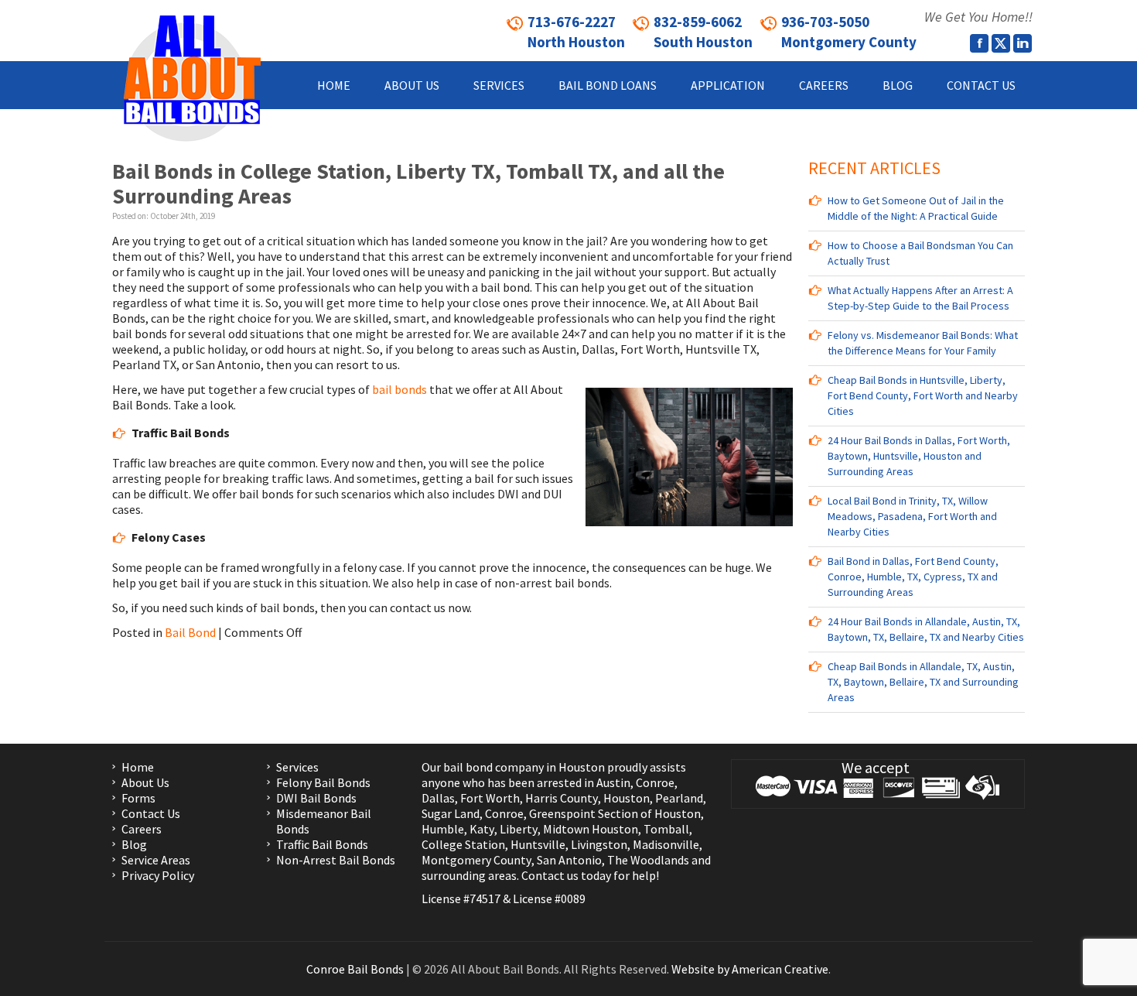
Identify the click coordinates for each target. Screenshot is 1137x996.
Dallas (438, 798)
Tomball (666, 829)
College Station (463, 844)
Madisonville (666, 844)
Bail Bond (190, 632)
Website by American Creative (749, 969)
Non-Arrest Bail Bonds (335, 860)
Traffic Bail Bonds (322, 844)
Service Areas (155, 860)
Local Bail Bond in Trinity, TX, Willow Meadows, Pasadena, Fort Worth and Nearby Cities (912, 516)
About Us (145, 782)
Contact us (550, 875)
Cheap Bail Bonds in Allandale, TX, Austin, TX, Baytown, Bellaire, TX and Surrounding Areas (923, 681)
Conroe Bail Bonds (355, 969)
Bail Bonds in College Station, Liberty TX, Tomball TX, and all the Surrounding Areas (418, 183)
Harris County (561, 798)
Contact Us (150, 813)
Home (137, 767)
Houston (626, 798)
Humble (443, 829)
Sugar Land (451, 813)
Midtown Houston (590, 829)
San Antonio (569, 860)
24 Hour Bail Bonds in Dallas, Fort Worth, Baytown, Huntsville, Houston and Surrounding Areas (919, 455)
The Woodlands (648, 860)
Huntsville (537, 844)
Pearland (679, 798)
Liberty (517, 829)
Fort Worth (490, 798)
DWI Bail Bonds (316, 798)
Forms (138, 798)
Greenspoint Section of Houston (615, 813)
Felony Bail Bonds (323, 782)
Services (297, 767)
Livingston (599, 844)
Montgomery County (476, 860)
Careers (141, 829)
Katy (481, 829)
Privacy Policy (157, 875)
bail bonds (399, 389)
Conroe (655, 782)
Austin (613, 782)
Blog (134, 844)
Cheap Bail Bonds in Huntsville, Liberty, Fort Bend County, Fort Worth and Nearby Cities (923, 395)
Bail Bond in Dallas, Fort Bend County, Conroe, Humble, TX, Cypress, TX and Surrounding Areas (913, 576)
